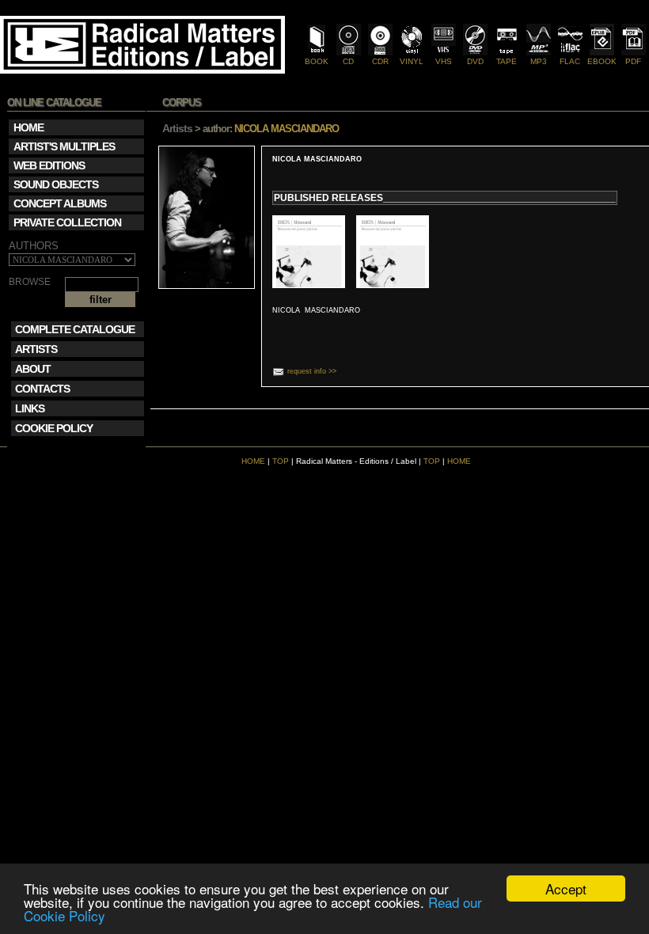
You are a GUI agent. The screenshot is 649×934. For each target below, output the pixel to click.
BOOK (316, 61)
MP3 (538, 61)
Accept (565, 888)
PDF (633, 61)
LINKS (29, 408)
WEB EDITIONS (49, 165)
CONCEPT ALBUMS (59, 203)
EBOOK (602, 61)
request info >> (311, 371)
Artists (177, 128)
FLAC (570, 61)
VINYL (411, 61)
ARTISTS (36, 349)
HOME (253, 461)
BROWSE (30, 282)
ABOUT (33, 369)
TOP (280, 461)
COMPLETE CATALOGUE (75, 329)
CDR (380, 61)
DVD (475, 61)
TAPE (506, 61)
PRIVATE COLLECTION (67, 222)
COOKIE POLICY (54, 428)
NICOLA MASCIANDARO (317, 159)
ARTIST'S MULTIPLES (64, 146)
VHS (443, 61)
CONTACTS (42, 388)
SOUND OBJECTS (55, 184)
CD (348, 61)
